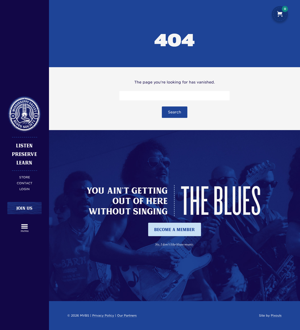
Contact (24, 183)
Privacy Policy (103, 315)
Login (24, 189)
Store (24, 177)
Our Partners (127, 315)
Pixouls (276, 315)
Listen (24, 145)
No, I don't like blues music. (174, 244)
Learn (24, 162)
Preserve (24, 154)
